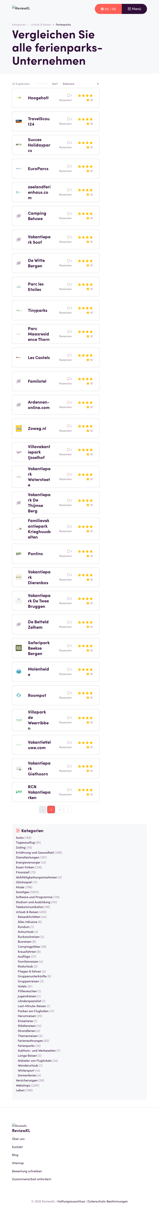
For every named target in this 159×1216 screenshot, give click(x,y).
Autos (23, 837)
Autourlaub (28, 931)
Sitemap (18, 1163)
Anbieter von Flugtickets (38, 1060)
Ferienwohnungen (33, 1040)
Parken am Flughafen (36, 1011)
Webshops (27, 1085)
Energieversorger (31, 862)
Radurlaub (28, 966)
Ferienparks (29, 1045)
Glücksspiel (26, 882)
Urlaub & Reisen (41, 24)
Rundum (26, 926)
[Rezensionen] (21, 9)
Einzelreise (27, 1021)
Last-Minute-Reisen (34, 1006)
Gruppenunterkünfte (34, 976)
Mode (24, 887)
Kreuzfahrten (29, 951)
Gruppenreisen (31, 981)
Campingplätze (32, 946)
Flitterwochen (29, 991)
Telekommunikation (33, 907)
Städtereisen (29, 1025)
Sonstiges (27, 892)
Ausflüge (27, 956)
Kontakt (17, 1147)
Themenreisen (30, 1035)
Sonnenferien (29, 1075)
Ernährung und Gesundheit (39, 852)
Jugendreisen (29, 996)
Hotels (25, 986)
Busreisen (27, 941)
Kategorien (19, 24)
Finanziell (26, 872)
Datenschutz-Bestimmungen (107, 1201)
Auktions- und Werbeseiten (39, 1050)
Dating (24, 847)
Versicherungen (30, 1080)
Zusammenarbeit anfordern (31, 1179)
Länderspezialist (31, 1001)
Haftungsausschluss (71, 1201)
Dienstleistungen (31, 857)
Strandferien (29, 1030)
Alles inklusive (30, 921)
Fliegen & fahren (32, 971)
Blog (15, 1155)
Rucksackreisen (31, 936)
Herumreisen (30, 1016)
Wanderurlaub (30, 1065)
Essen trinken (29, 867)
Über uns (18, 1138)
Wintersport (29, 1070)
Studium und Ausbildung (36, 902)
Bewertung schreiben (27, 1171)
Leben (24, 1090)
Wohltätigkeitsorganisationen (39, 877)
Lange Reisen (29, 1055)
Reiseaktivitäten (32, 916)
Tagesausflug (28, 842)
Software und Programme (38, 897)
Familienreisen (30, 961)
